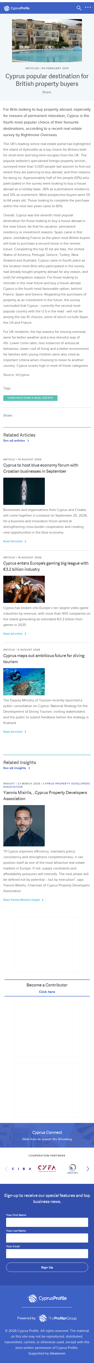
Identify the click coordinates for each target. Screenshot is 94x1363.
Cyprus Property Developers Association (46, 785)
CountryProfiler (57, 1318)
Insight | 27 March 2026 (22, 783)
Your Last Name (16, 1231)
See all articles (14, 440)
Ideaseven (58, 1353)
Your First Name (16, 1215)
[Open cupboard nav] (88, 7)
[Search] (79, 8)
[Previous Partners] (7, 1169)
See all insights (15, 767)
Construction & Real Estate (30, 398)
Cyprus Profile (18, 8)
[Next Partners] (87, 1169)
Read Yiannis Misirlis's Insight (21, 900)
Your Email (13, 1246)
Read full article (13, 541)
